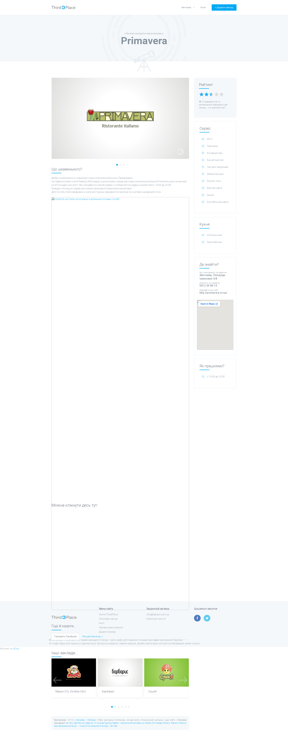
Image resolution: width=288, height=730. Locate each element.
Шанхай (57, 726)
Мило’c (166, 723)
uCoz (16, 648)
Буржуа (108, 723)
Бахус (74, 726)
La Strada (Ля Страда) (152, 723)
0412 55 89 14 (208, 285)
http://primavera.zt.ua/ (213, 292)
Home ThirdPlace (108, 614)
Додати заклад (107, 631)
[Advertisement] (215, 441)
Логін (203, 7)
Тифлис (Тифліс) (178, 723)
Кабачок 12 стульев (94, 723)
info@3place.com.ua (157, 614)
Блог (101, 623)
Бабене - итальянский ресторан (127, 723)
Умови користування (111, 627)
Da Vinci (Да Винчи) (75, 723)
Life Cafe (113, 726)
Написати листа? (156, 618)
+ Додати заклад (224, 7)
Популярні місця (108, 618)
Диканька (66, 726)
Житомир (186, 7)
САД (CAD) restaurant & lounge (94, 726)
